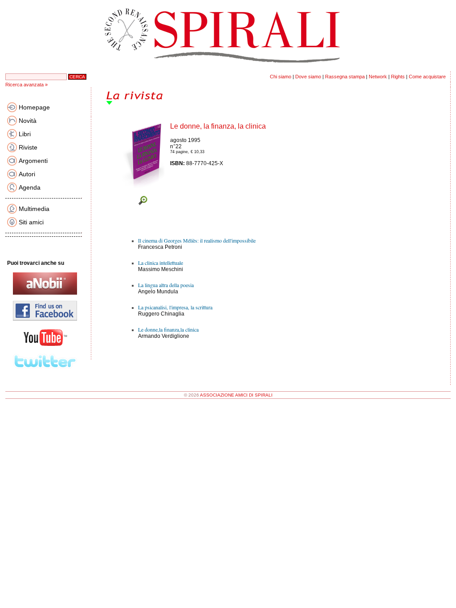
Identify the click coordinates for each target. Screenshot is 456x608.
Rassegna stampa (345, 76)
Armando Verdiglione (163, 336)
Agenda (30, 187)
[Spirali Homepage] (228, 69)
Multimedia (34, 208)
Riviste (28, 147)
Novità (28, 120)
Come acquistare (427, 76)
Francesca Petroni (160, 247)
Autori (27, 174)
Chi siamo (280, 76)
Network (378, 76)
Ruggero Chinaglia (161, 314)
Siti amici (31, 222)
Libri (25, 134)
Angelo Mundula (158, 291)
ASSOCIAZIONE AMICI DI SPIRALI (236, 395)
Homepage (34, 107)
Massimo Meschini (160, 269)
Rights (398, 76)
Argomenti (33, 160)
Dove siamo (308, 76)
